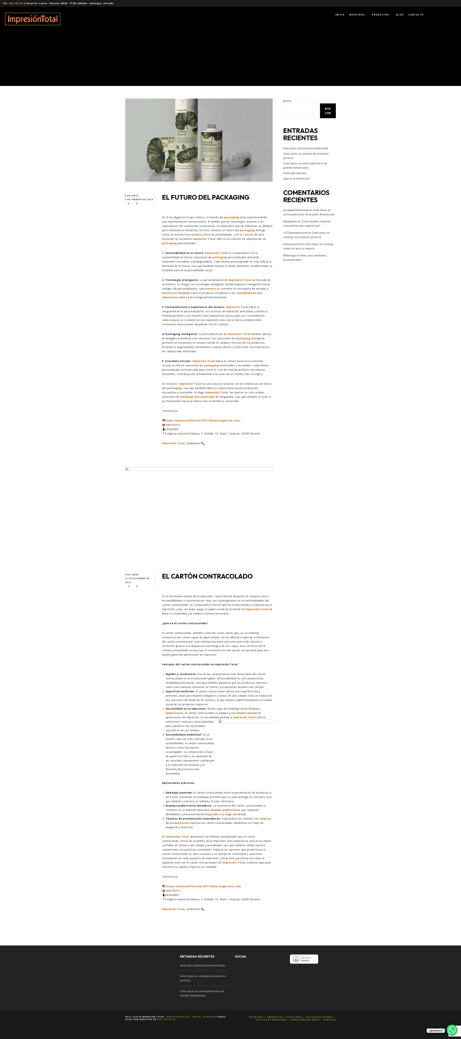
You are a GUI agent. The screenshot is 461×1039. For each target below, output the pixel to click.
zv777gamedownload (295, 232)
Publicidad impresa (294, 173)
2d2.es (196, 1016)
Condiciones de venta (304, 1019)
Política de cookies (319, 1017)
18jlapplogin (290, 221)
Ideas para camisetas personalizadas (305, 148)
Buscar (287, 100)
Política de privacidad (271, 1019)
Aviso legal (294, 1017)
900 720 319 (16, 3)
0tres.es (210, 1016)
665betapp (289, 255)
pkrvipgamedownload (295, 210)
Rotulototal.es (178, 1016)
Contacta (329, 1019)
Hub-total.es (166, 1019)
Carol (135, 195)
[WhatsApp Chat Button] (452, 1030)
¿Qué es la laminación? (296, 178)
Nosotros (256, 1017)
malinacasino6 (292, 244)
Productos (275, 1017)
